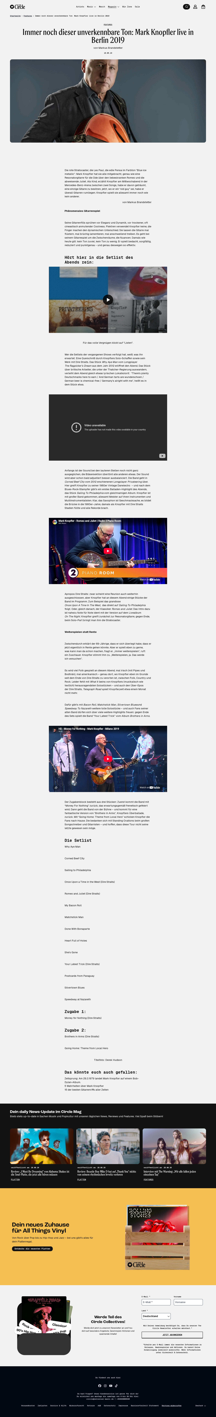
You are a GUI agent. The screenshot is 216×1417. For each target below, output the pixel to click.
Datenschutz (110, 1406)
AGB (99, 1406)
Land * (145, 1311)
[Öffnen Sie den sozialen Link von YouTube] (111, 1386)
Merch (102, 6)
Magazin (112, 6)
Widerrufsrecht (76, 1406)
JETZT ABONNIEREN (172, 1335)
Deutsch (199, 1406)
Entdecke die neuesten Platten (32, 1249)
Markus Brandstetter (139, 202)
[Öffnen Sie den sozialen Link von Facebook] (99, 1386)
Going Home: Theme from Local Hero (101, 817)
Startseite (15, 16)
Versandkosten (28, 1406)
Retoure (91, 1406)
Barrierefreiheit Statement (145, 1406)
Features (28, 16)
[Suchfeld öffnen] (186, 6)
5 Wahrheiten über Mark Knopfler (84, 1086)
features (148, 1179)
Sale (137, 6)
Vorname (177, 1297)
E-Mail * (146, 1297)
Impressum (123, 1406)
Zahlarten (42, 1406)
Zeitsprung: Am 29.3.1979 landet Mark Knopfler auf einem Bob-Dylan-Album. (102, 1080)
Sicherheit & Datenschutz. (175, 1353)
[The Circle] (17, 7)
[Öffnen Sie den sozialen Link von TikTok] (116, 1386)
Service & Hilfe (58, 1406)
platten (15, 1179)
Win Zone (127, 6)
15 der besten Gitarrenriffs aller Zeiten (86, 1089)
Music (90, 6)
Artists (80, 6)
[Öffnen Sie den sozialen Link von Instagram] (105, 1386)
